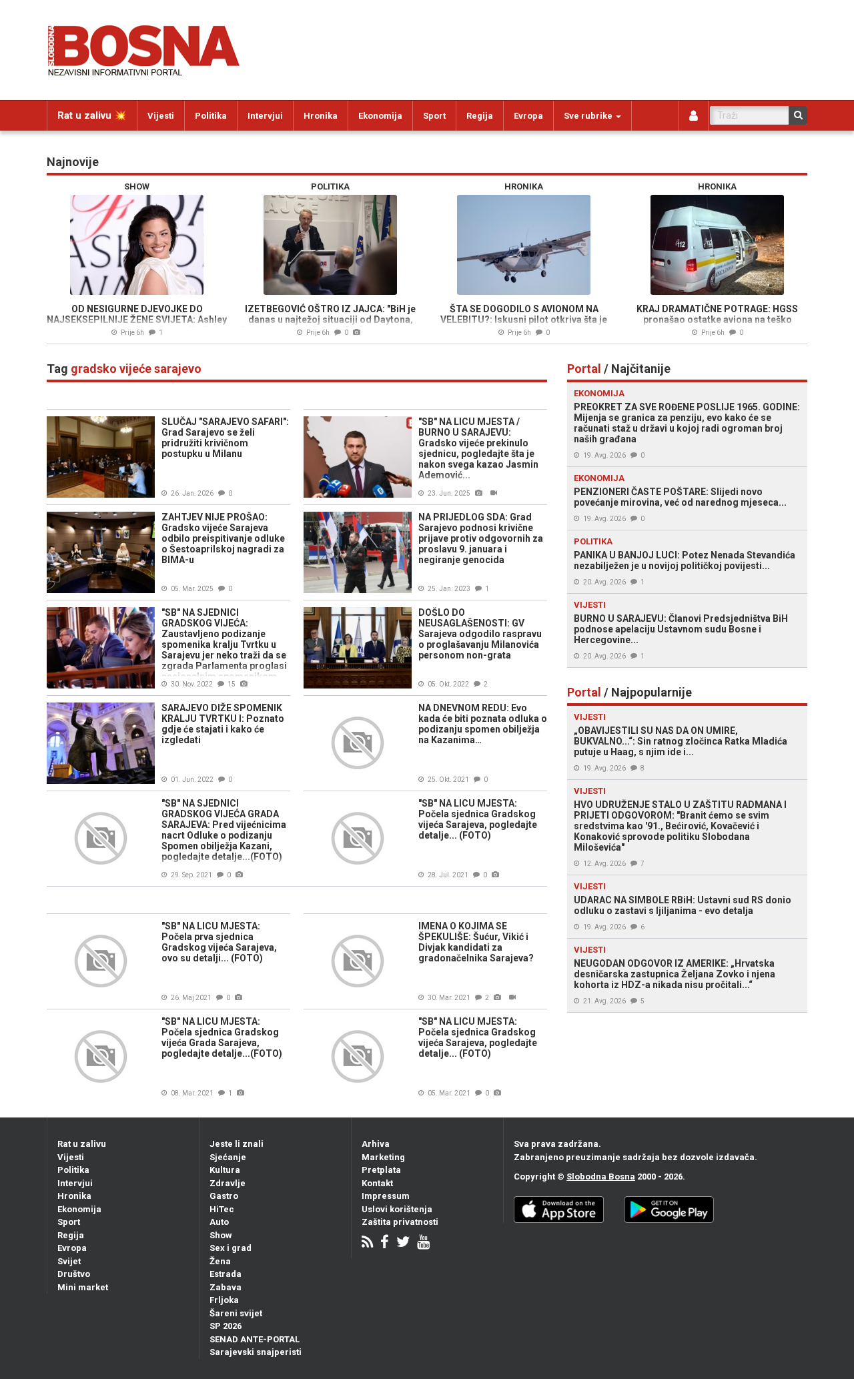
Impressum (386, 1196)
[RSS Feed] (367, 1243)
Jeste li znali (236, 1144)
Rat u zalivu (81, 1144)
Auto (219, 1222)
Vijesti (160, 116)
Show (220, 1235)
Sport (434, 116)
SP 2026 (225, 1326)
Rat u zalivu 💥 (92, 115)
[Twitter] (403, 1243)
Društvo (73, 1274)
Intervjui (265, 116)
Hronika (321, 116)
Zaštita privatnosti (400, 1222)
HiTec (221, 1209)
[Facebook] (384, 1243)
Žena (220, 1261)
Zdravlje (227, 1183)
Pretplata (381, 1170)
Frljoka (224, 1300)
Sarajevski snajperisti (255, 1352)
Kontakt (377, 1183)
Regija (479, 116)
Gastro (223, 1196)
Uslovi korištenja (397, 1209)
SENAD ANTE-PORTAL (254, 1339)
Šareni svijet (235, 1313)
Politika (211, 116)
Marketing (383, 1157)
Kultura (224, 1170)
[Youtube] (423, 1243)
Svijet (69, 1261)
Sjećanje (227, 1157)
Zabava (225, 1287)
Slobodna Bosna (600, 1177)
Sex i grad (230, 1248)
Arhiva (376, 1144)
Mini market (82, 1287)
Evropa (528, 116)
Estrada (225, 1274)
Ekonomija (380, 116)
